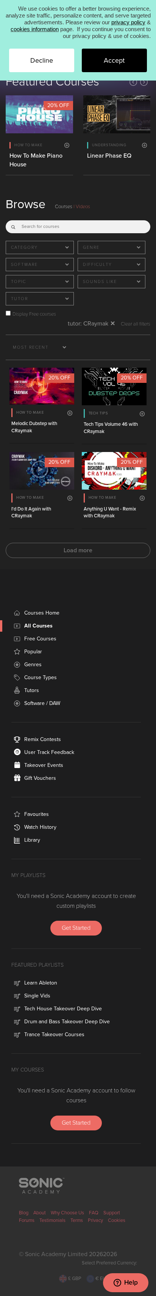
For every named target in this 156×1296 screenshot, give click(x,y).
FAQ (93, 1213)
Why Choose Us (67, 1213)
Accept (114, 60)
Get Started (76, 928)
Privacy (95, 1220)
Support (111, 1213)
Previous (133, 82)
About (39, 1213)
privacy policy (128, 22)
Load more (78, 550)
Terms (76, 1220)
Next (144, 82)
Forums (26, 1220)
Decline (41, 60)
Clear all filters (135, 324)
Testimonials (52, 1220)
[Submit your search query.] (13, 225)
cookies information (35, 29)
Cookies (116, 1220)
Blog (23, 1213)
